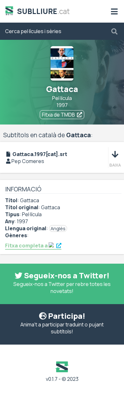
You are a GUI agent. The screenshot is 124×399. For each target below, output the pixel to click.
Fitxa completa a (27, 245)
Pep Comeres (27, 161)
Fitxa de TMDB (58, 114)
